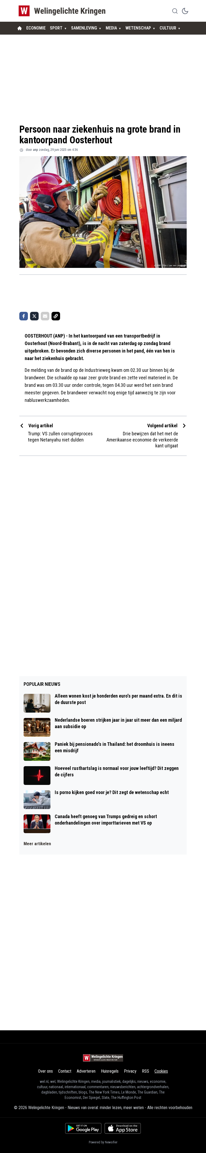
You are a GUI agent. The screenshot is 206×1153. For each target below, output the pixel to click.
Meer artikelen (37, 843)
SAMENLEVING (84, 28)
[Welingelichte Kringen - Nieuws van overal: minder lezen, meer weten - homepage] (63, 10)
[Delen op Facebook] (23, 316)
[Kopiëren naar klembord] (56, 316)
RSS (145, 1071)
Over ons (45, 1071)
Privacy (130, 1071)
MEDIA (111, 28)
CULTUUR (168, 28)
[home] (19, 28)
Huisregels (110, 1071)
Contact (64, 1071)
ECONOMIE (36, 28)
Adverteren (86, 1071)
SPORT (56, 28)
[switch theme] (185, 11)
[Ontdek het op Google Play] (83, 1128)
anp (35, 150)
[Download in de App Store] (123, 1128)
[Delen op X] (34, 316)
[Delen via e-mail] (45, 316)
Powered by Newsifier (103, 1142)
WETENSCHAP (138, 28)
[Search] (175, 11)
